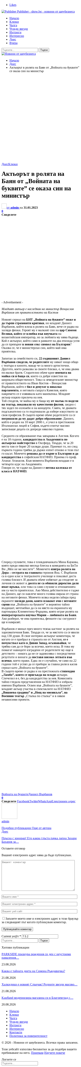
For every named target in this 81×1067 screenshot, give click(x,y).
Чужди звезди (18, 28)
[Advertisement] (40, 116)
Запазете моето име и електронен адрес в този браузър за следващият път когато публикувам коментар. (40, 920)
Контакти (15, 1032)
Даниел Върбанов (40, 794)
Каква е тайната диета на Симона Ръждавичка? (33, 971)
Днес (12, 39)
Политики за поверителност (28, 1036)
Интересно (16, 36)
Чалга (13, 25)
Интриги (15, 32)
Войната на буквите (15, 794)
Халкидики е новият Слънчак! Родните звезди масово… (39, 984)
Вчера (13, 43)
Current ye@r (11, 936)
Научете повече (54, 1052)
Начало (14, 18)
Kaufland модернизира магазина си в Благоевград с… (37, 997)
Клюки (14, 21)
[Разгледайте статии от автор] (9, 817)
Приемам (37, 1052)
